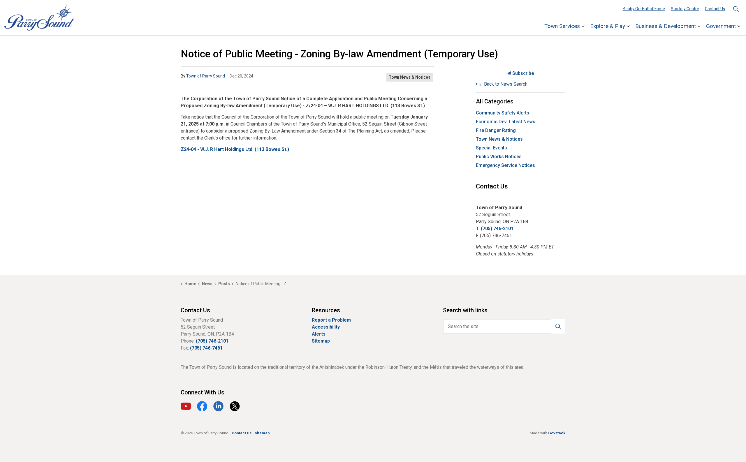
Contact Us (715, 8)
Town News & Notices (409, 77)
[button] (558, 326)
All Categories (494, 101)
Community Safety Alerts (502, 113)
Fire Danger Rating (496, 130)
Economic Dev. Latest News (505, 121)
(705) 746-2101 (212, 341)
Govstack (556, 433)
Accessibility (326, 327)
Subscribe (522, 73)
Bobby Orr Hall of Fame (644, 8)
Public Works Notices (499, 156)
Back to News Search (505, 84)
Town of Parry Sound (205, 76)
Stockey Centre (685, 8)
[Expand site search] (736, 8)
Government (721, 26)
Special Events (491, 148)
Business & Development (665, 26)
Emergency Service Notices (505, 165)
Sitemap (321, 341)
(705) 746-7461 (206, 348)
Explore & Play (607, 26)
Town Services (562, 26)
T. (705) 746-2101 (494, 228)
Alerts (319, 334)
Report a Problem (331, 320)
